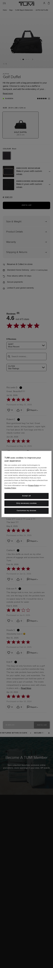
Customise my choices (26, 511)
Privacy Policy (33, 485)
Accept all (26, 496)
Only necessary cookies (26, 503)
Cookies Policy (10, 488)
